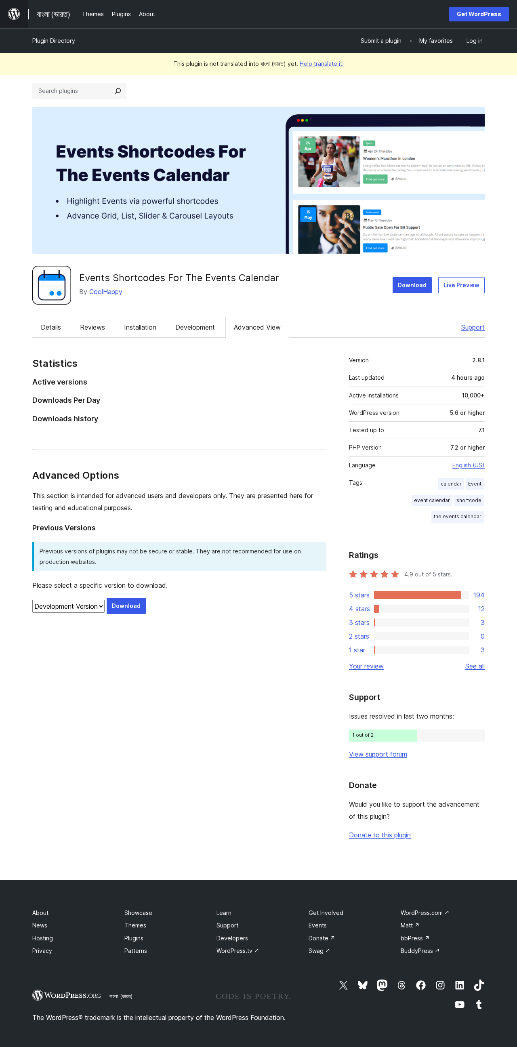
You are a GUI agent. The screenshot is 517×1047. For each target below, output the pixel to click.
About (40, 912)
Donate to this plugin (380, 835)
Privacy (42, 950)
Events (318, 925)
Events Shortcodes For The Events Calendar (179, 278)
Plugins (133, 938)
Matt (410, 925)
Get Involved (326, 912)
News (39, 925)
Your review (366, 666)
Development (195, 327)
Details (51, 327)
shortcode (468, 500)
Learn (223, 912)
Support (473, 327)
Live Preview (461, 285)
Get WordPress (479, 14)
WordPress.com (425, 912)
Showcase (138, 912)
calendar (451, 484)
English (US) (468, 465)
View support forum (378, 754)
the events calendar (457, 516)
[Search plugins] (118, 91)
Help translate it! (322, 63)
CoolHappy (105, 292)
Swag (319, 950)
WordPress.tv (237, 950)
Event (474, 484)
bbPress (415, 938)
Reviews (92, 327)
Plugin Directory (53, 40)
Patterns (135, 950)
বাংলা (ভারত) (120, 996)
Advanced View (257, 327)
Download (412, 285)
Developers (232, 938)
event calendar (432, 500)
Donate (322, 938)
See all (475, 666)
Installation (140, 327)
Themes (135, 925)
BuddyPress (420, 950)
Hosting (42, 938)
